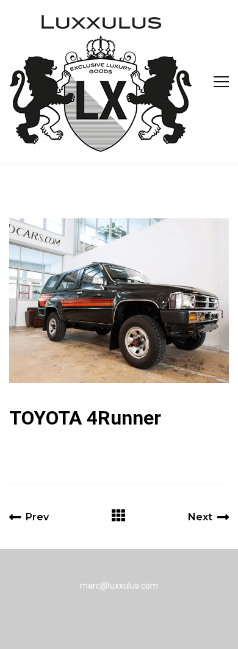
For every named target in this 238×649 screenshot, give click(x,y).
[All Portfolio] (118, 517)
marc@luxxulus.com (119, 585)
